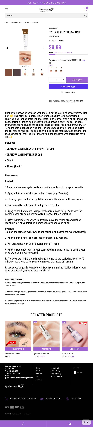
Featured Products (16, 22)
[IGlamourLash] (46, 9)
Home (6, 22)
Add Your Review (54, 36)
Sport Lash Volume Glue (41, 354)
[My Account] (23, 424)
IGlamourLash (53, 28)
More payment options (68, 92)
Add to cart (77, 80)
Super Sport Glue (67, 354)
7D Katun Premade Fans (13, 354)
